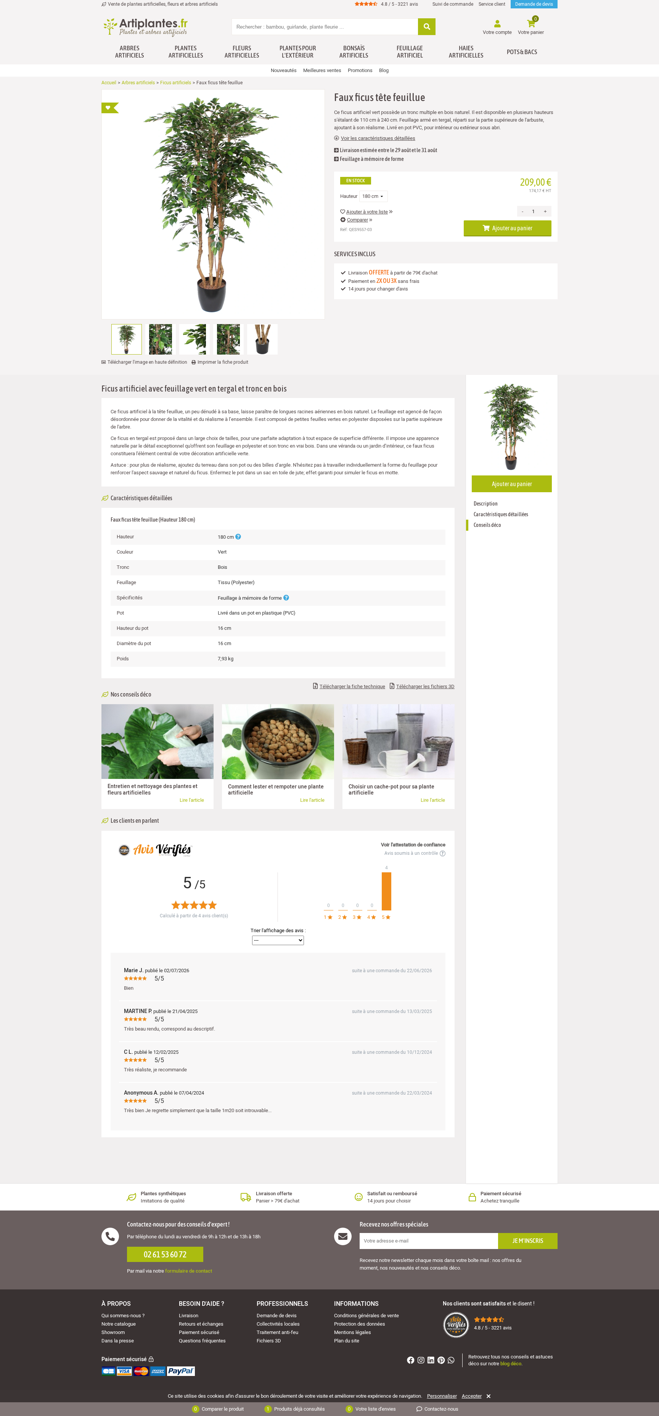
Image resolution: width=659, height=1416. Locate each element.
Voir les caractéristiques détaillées (378, 138)
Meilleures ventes (322, 70)
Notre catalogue (118, 1324)
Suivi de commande (452, 4)
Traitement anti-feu (277, 1332)
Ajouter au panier (512, 228)
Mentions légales (352, 1332)
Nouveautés (284, 70)
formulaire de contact (188, 1271)
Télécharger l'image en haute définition (147, 362)
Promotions (360, 70)
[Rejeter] (487, 1396)
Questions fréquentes (202, 1340)
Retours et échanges (201, 1324)
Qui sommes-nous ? (123, 1315)
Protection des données (359, 1324)
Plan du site (346, 1340)
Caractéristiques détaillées (501, 514)
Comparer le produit (219, 1409)
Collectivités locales (278, 1324)
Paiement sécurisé (199, 1332)
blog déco (510, 1363)
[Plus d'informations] (238, 537)
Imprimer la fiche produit (223, 362)
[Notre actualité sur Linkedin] (432, 1361)
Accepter (472, 1396)
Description (486, 504)
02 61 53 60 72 (165, 1254)
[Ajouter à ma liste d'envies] (110, 108)
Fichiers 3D (269, 1340)
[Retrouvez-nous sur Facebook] (411, 1361)
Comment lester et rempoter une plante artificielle (276, 790)
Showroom (113, 1332)
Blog (384, 70)
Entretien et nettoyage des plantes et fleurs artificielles (153, 789)
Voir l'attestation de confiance (413, 844)
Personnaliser (442, 1396)
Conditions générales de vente (366, 1315)
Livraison (188, 1315)
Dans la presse (117, 1340)
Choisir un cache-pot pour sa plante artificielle (391, 790)
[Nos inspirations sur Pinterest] (442, 1361)
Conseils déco (487, 525)
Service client (492, 4)
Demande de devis (534, 4)
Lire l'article (192, 800)
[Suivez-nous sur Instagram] (422, 1361)
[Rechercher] (427, 27)
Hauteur (348, 196)
